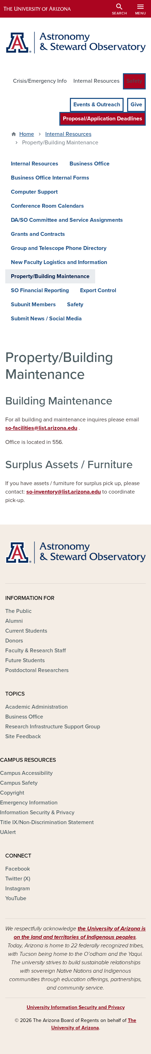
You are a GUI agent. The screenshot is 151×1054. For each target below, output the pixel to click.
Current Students (26, 630)
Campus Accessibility (26, 773)
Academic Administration (36, 706)
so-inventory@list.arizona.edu (63, 491)
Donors (14, 640)
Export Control (98, 290)
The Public (18, 611)
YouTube (15, 898)
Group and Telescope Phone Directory (58, 248)
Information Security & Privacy (37, 812)
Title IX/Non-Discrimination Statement (47, 822)
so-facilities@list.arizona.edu (41, 428)
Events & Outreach (96, 104)
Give (136, 104)
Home (26, 134)
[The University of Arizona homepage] (42, 9)
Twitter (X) (17, 878)
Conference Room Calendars (47, 205)
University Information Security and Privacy (76, 1007)
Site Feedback (23, 736)
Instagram (17, 888)
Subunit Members (33, 304)
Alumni (14, 621)
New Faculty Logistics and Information (59, 262)
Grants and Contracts (38, 234)
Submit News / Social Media (46, 318)
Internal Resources (96, 80)
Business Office (90, 163)
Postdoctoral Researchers (36, 670)
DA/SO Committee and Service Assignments (67, 220)
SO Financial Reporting (40, 290)
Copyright (12, 792)
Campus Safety (19, 782)
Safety (134, 80)
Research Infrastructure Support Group (52, 726)
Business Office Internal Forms (50, 177)
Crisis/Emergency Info (40, 80)
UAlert (8, 832)
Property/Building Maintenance (50, 276)
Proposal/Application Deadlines (102, 118)
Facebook (17, 868)
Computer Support (34, 191)
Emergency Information (29, 802)
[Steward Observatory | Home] (75, 43)
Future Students (25, 660)
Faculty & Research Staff (35, 650)
